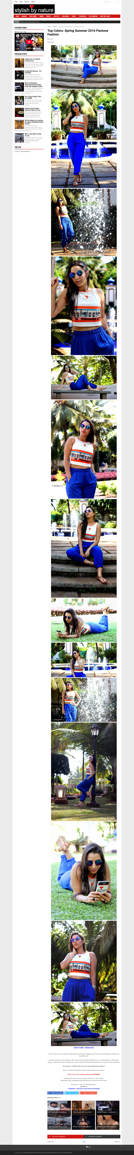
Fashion (24, 16)
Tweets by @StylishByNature (22, 151)
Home (16, 1)
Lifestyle (56, 16)
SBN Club (18, 19)
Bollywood (65, 16)
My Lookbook (93, 16)
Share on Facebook (57, 1093)
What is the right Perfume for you (33, 135)
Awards (33, 1)
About (21, 1)
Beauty (48, 16)
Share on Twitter (73, 1093)
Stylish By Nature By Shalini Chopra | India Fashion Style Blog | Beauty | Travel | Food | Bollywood (48, 1152)
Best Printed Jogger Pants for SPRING (33, 97)
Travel (41, 16)
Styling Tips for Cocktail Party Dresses (32, 60)
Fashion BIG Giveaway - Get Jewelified (33, 72)
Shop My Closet (105, 16)
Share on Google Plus (89, 1093)
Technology (82, 16)
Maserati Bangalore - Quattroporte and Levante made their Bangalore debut (33, 84)
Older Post (117, 1141)
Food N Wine (33, 16)
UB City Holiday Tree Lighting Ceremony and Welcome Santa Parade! (34, 122)
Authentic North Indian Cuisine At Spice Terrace (32, 109)
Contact (27, 1)
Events (74, 16)
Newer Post (50, 1141)
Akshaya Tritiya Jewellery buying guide (31, 22)
